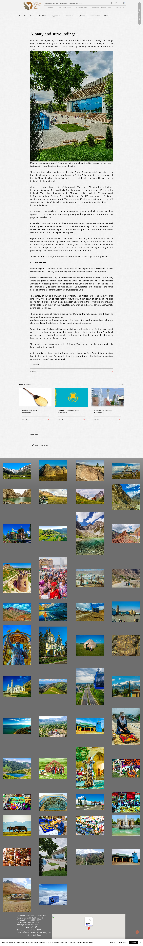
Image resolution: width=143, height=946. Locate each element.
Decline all (122, 942)
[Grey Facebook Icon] (111, 3)
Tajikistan (81, 16)
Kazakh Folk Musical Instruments (30, 411)
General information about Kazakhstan (68, 411)
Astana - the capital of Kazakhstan (103, 411)
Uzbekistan (69, 16)
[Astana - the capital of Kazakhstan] (107, 397)
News (32, 16)
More (106, 16)
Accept (133, 942)
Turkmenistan (94, 16)
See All (121, 384)
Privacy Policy (88, 942)
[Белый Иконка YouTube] (27, 927)
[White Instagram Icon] (36, 927)
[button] (81, 8)
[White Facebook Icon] (31, 927)
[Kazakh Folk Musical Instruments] (35, 397)
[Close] (140, 942)
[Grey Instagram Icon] (116, 3)
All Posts (22, 16)
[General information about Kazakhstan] (71, 397)
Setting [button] (112, 942)
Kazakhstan (43, 16)
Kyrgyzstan (56, 16)
